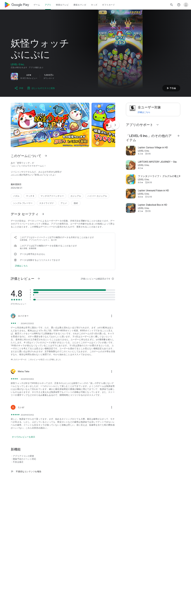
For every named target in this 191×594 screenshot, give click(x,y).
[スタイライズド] (46, 203)
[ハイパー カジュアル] (97, 196)
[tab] (36, 5)
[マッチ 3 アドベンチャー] (52, 196)
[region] (52, 76)
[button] (50, 125)
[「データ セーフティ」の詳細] (43, 214)
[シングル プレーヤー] (23, 203)
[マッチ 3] (30, 196)
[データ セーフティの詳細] (21, 265)
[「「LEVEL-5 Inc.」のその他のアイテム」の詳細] (178, 135)
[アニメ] (63, 203)
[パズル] (16, 196)
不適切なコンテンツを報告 (26, 471)
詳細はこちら (144, 112)
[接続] (76, 203)
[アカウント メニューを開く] (186, 4)
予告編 (171, 88)
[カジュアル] (75, 196)
